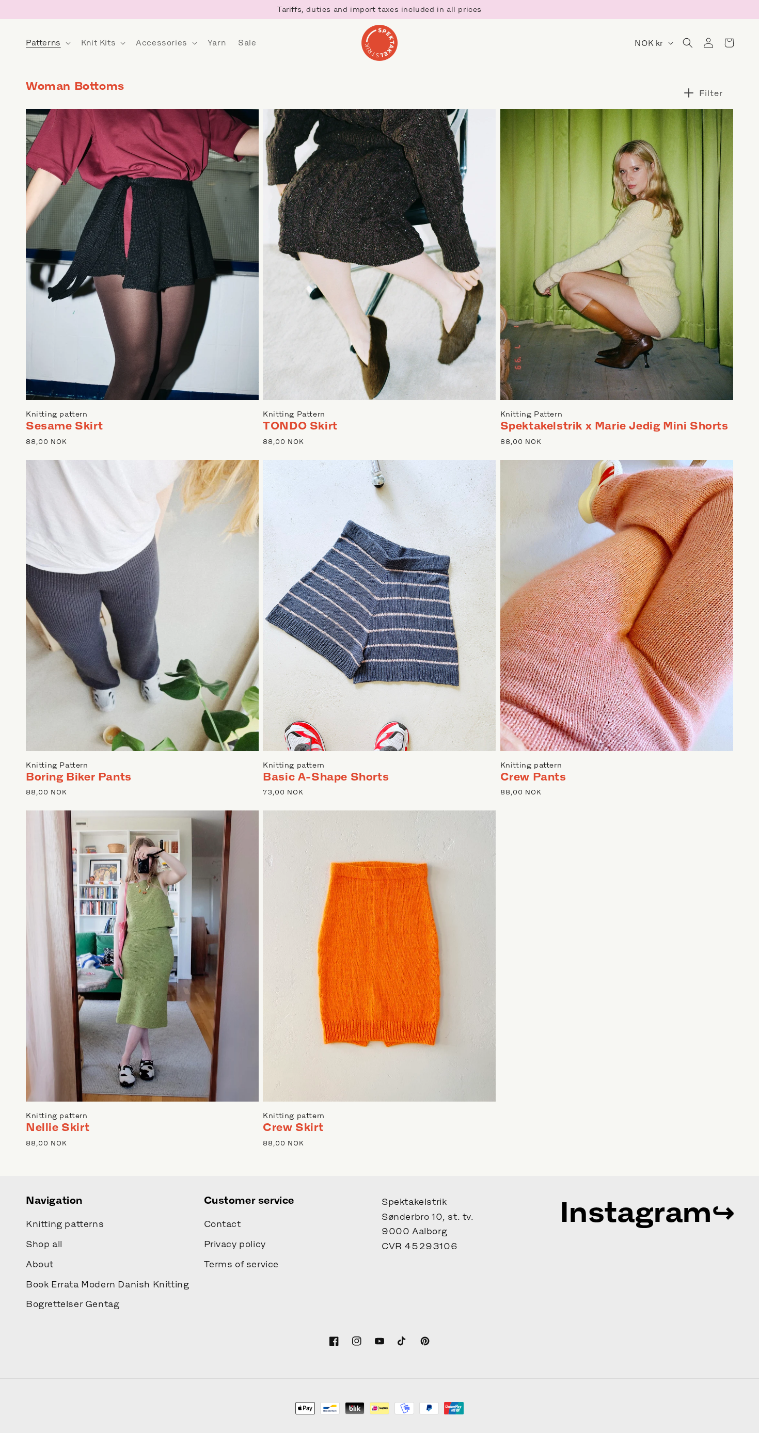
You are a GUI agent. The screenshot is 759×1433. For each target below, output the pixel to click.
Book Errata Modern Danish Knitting (107, 1284)
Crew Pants (533, 777)
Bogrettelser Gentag (72, 1304)
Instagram (636, 1212)
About (40, 1264)
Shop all (44, 1244)
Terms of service (241, 1264)
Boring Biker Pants (79, 777)
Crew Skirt (293, 1127)
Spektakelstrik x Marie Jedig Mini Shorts (614, 426)
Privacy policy (235, 1244)
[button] (47, 43)
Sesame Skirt (64, 426)
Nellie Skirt (57, 1127)
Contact (222, 1224)
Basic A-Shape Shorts (326, 777)
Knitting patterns (65, 1224)
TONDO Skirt (300, 426)
